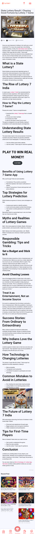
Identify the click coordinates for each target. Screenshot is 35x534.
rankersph (31, 470)
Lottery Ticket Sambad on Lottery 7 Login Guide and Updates (26, 521)
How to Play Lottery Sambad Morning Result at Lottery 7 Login (8, 489)
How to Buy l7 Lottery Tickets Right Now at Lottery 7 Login (8, 505)
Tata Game (5, 464)
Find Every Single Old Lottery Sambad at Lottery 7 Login (25, 489)
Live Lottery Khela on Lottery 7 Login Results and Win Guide (25, 505)
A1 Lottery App (28, 462)
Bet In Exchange (19, 462)
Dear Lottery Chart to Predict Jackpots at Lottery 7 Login (7, 509)
